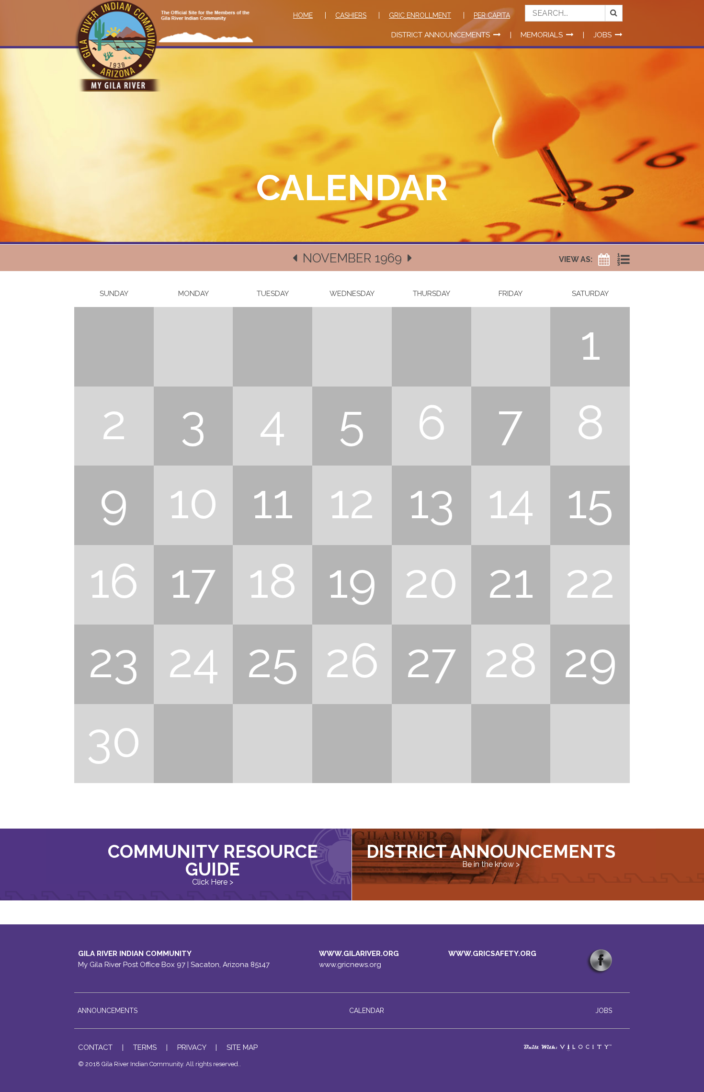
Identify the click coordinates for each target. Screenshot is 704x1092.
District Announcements (490, 851)
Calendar (366, 1010)
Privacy (191, 1047)
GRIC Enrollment (420, 15)
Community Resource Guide (213, 860)
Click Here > (212, 882)
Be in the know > (491, 864)
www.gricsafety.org (492, 953)
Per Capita (492, 15)
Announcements (107, 1010)
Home (303, 15)
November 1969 (352, 258)
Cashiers (350, 15)
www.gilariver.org (359, 953)
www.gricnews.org (350, 964)
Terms (145, 1047)
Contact (95, 1047)
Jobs (603, 1010)
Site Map (242, 1047)
